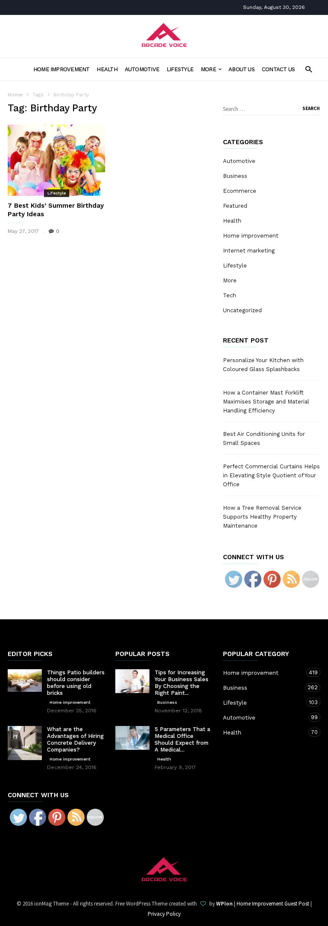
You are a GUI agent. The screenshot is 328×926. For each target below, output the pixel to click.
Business (235, 176)
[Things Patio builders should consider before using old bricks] (25, 680)
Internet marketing (249, 250)
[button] (308, 69)
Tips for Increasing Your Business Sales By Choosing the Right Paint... (181, 682)
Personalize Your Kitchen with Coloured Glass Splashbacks (263, 364)
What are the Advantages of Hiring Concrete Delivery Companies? (75, 739)
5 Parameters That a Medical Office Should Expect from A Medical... (182, 739)
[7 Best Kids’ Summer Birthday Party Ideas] (56, 160)
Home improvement (61, 69)
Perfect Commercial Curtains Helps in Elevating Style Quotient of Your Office (271, 475)
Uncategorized (242, 310)
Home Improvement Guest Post (273, 903)
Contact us (278, 69)
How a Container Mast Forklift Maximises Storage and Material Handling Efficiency (266, 401)
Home (15, 95)
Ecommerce (239, 191)
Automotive (142, 69)
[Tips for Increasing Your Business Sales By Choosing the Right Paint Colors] (132, 681)
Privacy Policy (164, 913)
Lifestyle (180, 69)
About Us (241, 69)
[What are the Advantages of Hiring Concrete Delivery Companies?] (25, 743)
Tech (229, 295)
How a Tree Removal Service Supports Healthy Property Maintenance (262, 517)
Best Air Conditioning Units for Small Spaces (264, 438)
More (208, 69)
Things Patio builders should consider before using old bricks (76, 682)
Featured (235, 206)
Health (107, 69)
